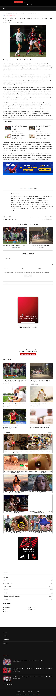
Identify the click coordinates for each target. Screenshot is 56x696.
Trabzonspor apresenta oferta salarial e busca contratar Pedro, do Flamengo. (13, 426)
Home (4, 13)
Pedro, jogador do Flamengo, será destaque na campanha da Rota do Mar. (43, 135)
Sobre (4, 636)
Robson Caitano (10, 22)
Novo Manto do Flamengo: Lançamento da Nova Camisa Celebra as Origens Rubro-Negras (33, 676)
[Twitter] (25, 4)
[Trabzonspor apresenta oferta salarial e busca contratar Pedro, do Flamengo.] (14, 416)
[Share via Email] (35, 188)
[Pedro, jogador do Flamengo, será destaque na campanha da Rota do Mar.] (32, 136)
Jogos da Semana (28, 583)
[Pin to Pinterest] (34, 188)
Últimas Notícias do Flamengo (28, 596)
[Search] (52, 8)
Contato (5, 643)
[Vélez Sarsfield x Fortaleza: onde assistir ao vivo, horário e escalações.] (7, 662)
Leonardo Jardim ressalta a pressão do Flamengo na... (15, 245)
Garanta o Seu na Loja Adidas (28, 354)
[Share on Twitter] (32, 188)
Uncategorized (28, 599)
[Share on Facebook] (31, 188)
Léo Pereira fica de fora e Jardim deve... (40, 245)
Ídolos (28, 580)
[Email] (31, 4)
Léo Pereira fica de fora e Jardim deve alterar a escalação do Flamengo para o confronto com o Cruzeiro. (40, 382)
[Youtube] (27, 4)
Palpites (28, 590)
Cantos (28, 577)
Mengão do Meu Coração (35, 694)
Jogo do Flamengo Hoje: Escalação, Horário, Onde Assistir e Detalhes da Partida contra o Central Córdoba (32, 669)
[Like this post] (30, 188)
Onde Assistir (28, 586)
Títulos (28, 593)
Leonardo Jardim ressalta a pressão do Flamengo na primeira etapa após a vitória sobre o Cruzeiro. (14, 381)
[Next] (25, 2)
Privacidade (6, 639)
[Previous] (24, 2)
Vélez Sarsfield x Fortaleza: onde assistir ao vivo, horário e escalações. (28, 660)
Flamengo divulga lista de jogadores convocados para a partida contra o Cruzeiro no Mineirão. (40, 426)
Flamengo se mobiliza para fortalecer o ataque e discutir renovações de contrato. (18, 135)
